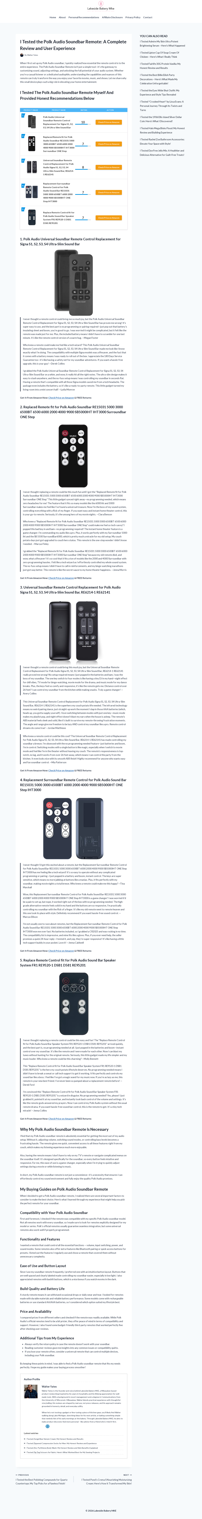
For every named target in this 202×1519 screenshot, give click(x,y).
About (62, 17)
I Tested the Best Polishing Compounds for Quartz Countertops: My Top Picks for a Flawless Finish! (41, 1479)
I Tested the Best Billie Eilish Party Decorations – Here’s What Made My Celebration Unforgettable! (159, 79)
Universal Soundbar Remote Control (50, 587)
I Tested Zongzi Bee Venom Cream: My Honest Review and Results (54, 1439)
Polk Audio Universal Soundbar (46, 239)
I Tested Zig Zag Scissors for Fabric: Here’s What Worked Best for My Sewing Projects (63, 1452)
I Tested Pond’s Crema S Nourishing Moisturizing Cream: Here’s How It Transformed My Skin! (106, 1479)
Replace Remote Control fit (43, 960)
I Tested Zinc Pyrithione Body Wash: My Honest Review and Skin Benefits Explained (62, 1448)
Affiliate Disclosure (112, 17)
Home (53, 17)
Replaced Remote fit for (41, 407)
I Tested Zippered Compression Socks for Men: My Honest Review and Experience (61, 1443)
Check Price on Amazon (108, 122)
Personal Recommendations (84, 17)
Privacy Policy (132, 17)
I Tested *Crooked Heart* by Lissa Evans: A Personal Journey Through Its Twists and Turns (162, 105)
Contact (147, 17)
